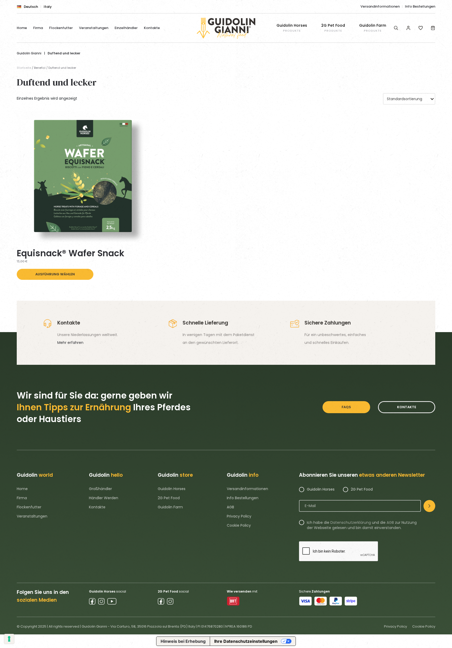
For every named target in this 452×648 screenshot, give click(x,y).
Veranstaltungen (93, 27)
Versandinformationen (380, 6)
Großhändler (100, 488)
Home (22, 27)
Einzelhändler (126, 27)
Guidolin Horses (171, 488)
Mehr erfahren (70, 342)
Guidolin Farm (170, 507)
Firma (38, 27)
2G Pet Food (169, 498)
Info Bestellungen (420, 6)
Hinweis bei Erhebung (183, 641)
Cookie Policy (239, 525)
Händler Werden (103, 498)
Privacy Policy (239, 516)
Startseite (24, 68)
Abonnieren (429, 506)
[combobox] (409, 99)
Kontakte (152, 27)
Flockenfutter (61, 27)
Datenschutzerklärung (350, 522)
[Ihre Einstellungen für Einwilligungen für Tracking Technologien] (9, 639)
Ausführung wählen (55, 274)
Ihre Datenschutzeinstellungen (246, 641)
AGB (230, 507)
